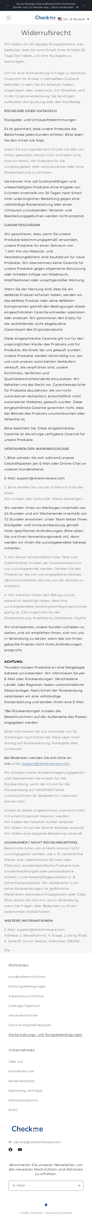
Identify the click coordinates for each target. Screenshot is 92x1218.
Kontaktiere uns (21, 1071)
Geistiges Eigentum (25, 1006)
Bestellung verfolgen (26, 1091)
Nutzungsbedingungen (27, 986)
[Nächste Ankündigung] (84, 5)
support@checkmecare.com (46, 763)
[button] (8, 17)
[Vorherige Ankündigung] (8, 5)
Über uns (16, 1061)
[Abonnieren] (78, 1186)
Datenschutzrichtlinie (26, 996)
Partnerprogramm (23, 1100)
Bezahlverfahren (22, 1081)
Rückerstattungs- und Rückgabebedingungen (45, 1035)
